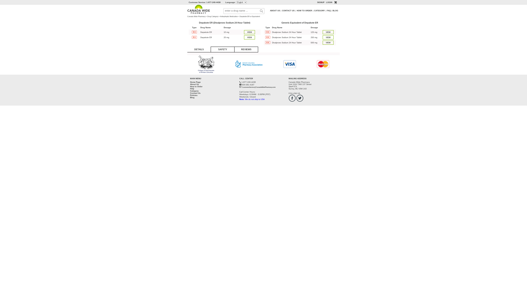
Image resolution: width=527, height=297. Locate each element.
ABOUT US (275, 10)
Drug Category (212, 16)
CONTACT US (288, 10)
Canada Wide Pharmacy (196, 16)
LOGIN (329, 2)
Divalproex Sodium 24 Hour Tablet (287, 32)
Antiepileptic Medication (229, 16)
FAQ (329, 10)
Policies (193, 95)
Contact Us (195, 93)
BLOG (335, 10)
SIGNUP (320, 2)
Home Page (195, 82)
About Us (194, 84)
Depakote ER (206, 32)
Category (194, 91)
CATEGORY (319, 10)
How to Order (196, 86)
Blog (192, 97)
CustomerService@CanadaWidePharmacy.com (259, 87)
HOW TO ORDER (304, 10)
